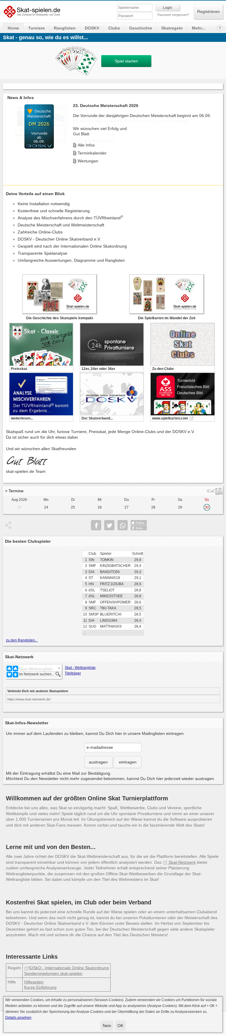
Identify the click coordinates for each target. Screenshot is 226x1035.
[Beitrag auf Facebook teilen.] (96, 525)
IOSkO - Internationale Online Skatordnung (69, 967)
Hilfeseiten (34, 982)
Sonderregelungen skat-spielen (53, 973)
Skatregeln (172, 28)
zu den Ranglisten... (22, 640)
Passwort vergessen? (173, 15)
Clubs (114, 28)
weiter (217, 134)
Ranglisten (65, 28)
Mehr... (198, 28)
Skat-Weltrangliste (36, 669)
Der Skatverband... (97, 418)
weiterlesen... (22, 418)
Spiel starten (126, 61)
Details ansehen (18, 1018)
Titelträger (73, 673)
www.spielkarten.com (170, 418)
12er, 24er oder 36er (98, 369)
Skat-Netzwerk (181, 862)
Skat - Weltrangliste (80, 668)
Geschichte (140, 28)
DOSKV (92, 28)
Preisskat (19, 369)
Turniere (36, 28)
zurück (9, 134)
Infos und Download (96, 140)
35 (19, 507)
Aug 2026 (19, 500)
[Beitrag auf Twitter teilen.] (109, 525)
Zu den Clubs (163, 369)
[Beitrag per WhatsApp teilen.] (122, 525)
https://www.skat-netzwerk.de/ (29, 699)
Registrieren (208, 11)
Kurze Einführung (40, 987)
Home (13, 28)
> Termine (14, 490)
